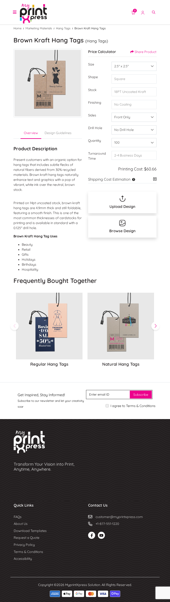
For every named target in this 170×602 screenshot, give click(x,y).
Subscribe (140, 394)
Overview (31, 133)
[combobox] (134, 66)
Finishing (94, 102)
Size (91, 64)
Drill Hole (95, 128)
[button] (132, 179)
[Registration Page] (143, 12)
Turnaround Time (97, 155)
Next (155, 326)
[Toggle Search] (153, 12)
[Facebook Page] (91, 535)
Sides (92, 115)
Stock (92, 90)
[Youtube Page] (101, 535)
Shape (93, 77)
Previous (14, 326)
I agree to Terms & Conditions (132, 406)
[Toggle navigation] (14, 12)
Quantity (94, 140)
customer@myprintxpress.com (119, 517)
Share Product (145, 52)
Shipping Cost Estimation (109, 179)
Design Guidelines (58, 133)
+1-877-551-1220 (107, 524)
